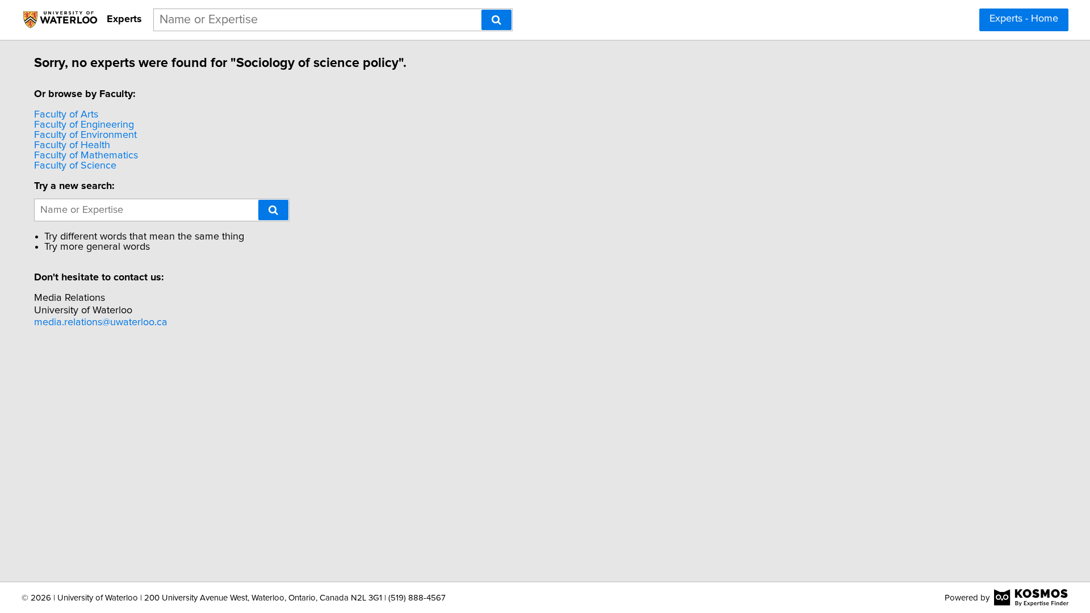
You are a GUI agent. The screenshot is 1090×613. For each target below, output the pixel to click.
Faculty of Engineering (84, 125)
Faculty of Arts (66, 115)
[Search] (496, 20)
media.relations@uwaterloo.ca (100, 322)
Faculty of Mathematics (86, 155)
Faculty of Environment (85, 135)
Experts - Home (1024, 19)
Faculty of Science (75, 166)
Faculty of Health (72, 145)
